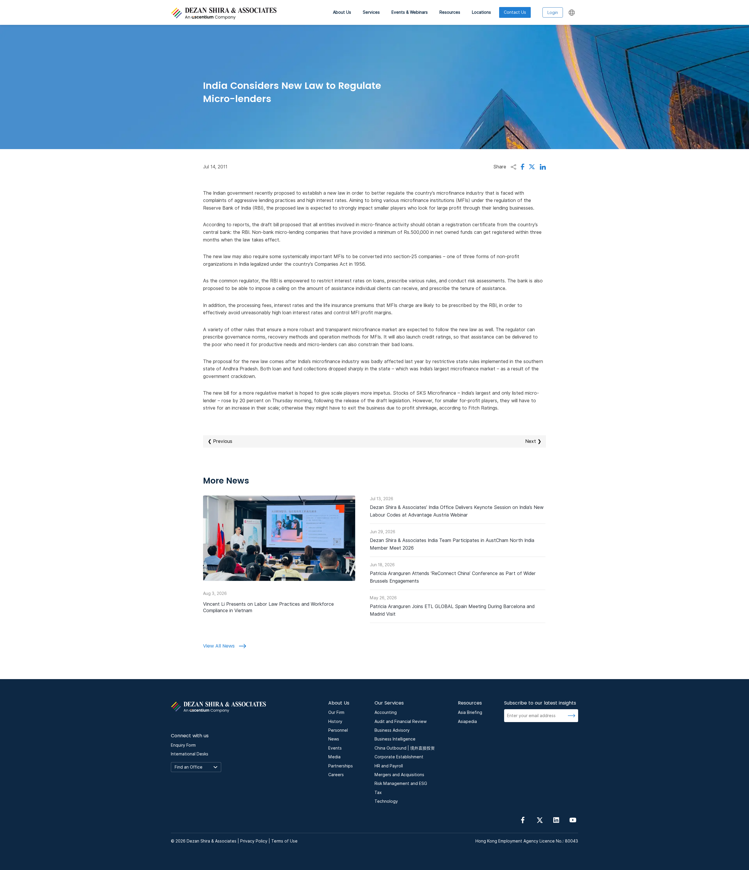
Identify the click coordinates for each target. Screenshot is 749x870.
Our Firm (336, 712)
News (333, 739)
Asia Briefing (470, 712)
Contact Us (515, 12)
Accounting (385, 712)
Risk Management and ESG (400, 783)
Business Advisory (392, 730)
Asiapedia (467, 721)
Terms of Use (284, 841)
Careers (336, 774)
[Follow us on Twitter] (539, 819)
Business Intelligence (394, 739)
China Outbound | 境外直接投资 (404, 748)
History (335, 721)
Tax (378, 792)
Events (335, 748)
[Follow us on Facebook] (522, 819)
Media (334, 757)
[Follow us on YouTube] (572, 819)
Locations (481, 12)
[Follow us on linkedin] (556, 819)
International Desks (189, 754)
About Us (342, 12)
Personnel (338, 730)
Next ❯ (533, 441)
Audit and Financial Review (400, 721)
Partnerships (340, 766)
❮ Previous (220, 441)
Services (371, 12)
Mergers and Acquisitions (399, 774)
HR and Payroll (388, 766)
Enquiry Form (183, 745)
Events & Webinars (409, 12)
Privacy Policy (253, 841)
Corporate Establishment (398, 757)
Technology (386, 801)
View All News (219, 646)
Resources (449, 12)
